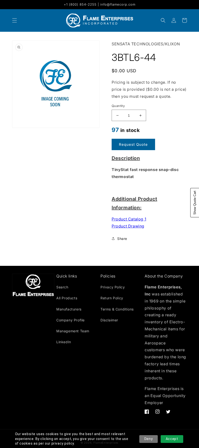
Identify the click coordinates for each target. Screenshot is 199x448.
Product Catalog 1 (129, 219)
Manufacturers (69, 309)
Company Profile (70, 320)
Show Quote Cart (195, 203)
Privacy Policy (112, 287)
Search (62, 287)
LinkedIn (63, 342)
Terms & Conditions (117, 309)
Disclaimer (109, 320)
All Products (66, 298)
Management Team (72, 331)
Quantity (118, 106)
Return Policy (111, 298)
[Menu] (14, 20)
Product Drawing (128, 226)
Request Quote (133, 144)
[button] (163, 20)
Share (122, 238)
